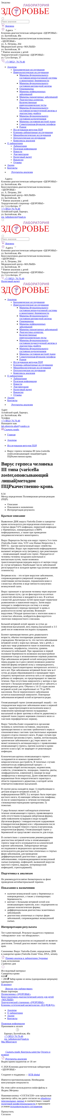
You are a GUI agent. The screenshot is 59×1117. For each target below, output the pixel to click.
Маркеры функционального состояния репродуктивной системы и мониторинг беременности (38, 78)
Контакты (12, 168)
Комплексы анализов (24, 140)
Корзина (9, 26)
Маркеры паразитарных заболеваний (38, 97)
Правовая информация (13, 1023)
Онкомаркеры (26, 88)
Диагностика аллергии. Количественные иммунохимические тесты (32, 102)
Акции (10, 165)
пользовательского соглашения (26, 1106)
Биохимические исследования (28, 69)
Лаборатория (20, 146)
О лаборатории (15, 143)
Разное (22, 127)
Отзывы (17, 162)
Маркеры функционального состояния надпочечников (33, 117)
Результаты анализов (22, 404)
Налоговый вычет (22, 157)
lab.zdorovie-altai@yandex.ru (15, 426)
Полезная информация (25, 148)
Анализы (12, 67)
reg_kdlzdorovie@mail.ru (13, 217)
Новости (17, 151)
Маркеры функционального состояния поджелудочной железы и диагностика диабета (38, 111)
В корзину (6, 984)
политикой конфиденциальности (18, 1103)
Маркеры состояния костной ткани (37, 121)
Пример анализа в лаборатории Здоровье (26, 958)
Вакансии (18, 159)
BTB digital (34, 1074)
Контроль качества (30, 1052)
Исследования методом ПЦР (28, 129)
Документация (20, 154)
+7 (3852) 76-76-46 (10, 209)
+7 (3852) (10, 420)
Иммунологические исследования (31, 72)
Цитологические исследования (29, 138)
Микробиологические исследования (32, 135)
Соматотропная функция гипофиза (37, 124)
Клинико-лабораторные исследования (33, 132)
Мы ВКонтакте (9, 1041)
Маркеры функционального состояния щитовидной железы (35, 84)
